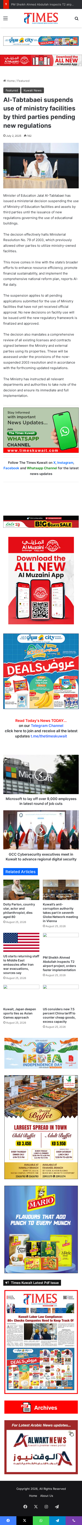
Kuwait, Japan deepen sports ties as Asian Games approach (19, 1013)
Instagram (65, 462)
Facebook (11, 468)
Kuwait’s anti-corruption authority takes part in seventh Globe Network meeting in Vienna (60, 912)
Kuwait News (33, 90)
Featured (23, 80)
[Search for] (76, 20)
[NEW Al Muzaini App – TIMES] (41, 60)
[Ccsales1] (41, 40)
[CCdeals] (41, 671)
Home (10, 80)
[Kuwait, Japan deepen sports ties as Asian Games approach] (21, 995)
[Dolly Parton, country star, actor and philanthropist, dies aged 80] (21, 890)
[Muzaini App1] (41, 580)
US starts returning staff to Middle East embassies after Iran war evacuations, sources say (21, 964)
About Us (46, 1495)
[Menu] (5, 20)
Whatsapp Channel (42, 468)
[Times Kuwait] (41, 18)
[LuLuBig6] (41, 521)
